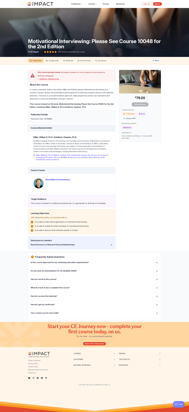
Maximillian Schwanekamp (58, 179)
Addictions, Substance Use (49, 79)
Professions (76, 4)
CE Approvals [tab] (54, 61)
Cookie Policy (33, 367)
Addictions (127, 127)
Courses (91, 4)
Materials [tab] (69, 61)
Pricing (105, 4)
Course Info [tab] (37, 61)
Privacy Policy (33, 363)
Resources (120, 4)
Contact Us (32, 373)
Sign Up (146, 4)
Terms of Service (34, 360)
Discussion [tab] (102, 61)
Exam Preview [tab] (85, 61)
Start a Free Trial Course (94, 344)
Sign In (157, 4)
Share (157, 61)
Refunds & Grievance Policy (38, 370)
